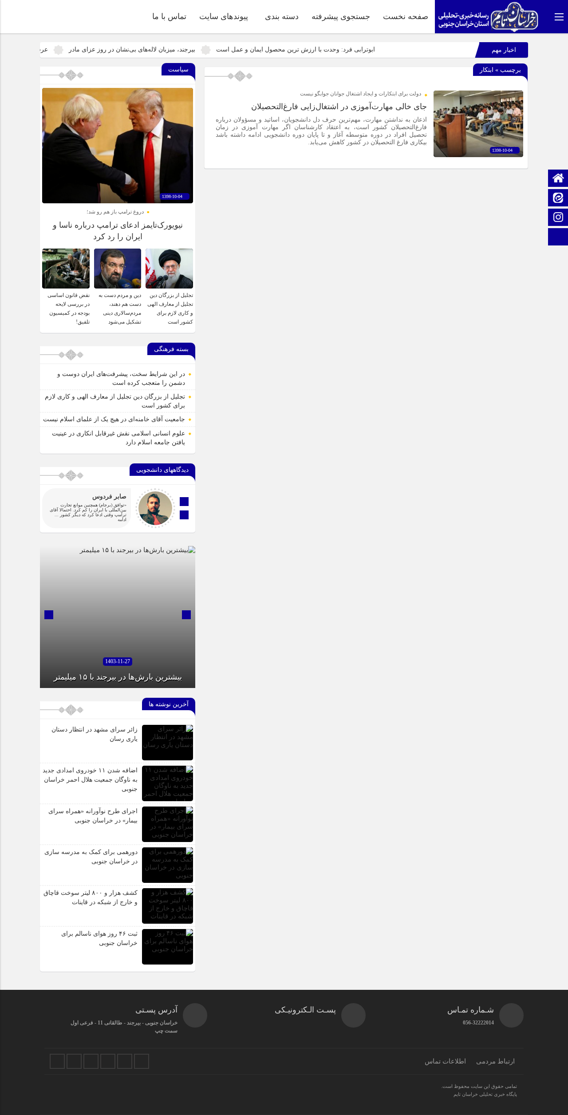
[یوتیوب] (124, 1061)
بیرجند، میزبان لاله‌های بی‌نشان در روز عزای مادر (165, 49)
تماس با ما (169, 16)
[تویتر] (57, 1061)
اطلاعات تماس (445, 1061)
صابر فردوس (109, 496)
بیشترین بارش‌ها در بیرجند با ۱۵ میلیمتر (118, 676)
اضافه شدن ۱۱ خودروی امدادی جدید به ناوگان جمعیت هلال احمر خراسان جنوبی (90, 779)
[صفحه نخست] (558, 179)
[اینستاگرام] (558, 218)
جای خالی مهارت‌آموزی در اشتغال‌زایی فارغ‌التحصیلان (339, 106)
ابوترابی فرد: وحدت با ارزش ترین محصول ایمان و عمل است (328, 49)
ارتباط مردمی (495, 1061)
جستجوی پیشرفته (341, 16)
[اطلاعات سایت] (558, 237)
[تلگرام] (91, 1061)
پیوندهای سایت (223, 16)
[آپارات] (107, 1061)
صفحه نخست (405, 16)
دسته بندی (282, 16)
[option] (117, 617)
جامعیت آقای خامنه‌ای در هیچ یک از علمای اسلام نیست (114, 419)
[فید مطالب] (141, 1061)
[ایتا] (558, 198)
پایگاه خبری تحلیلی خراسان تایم (485, 1094)
